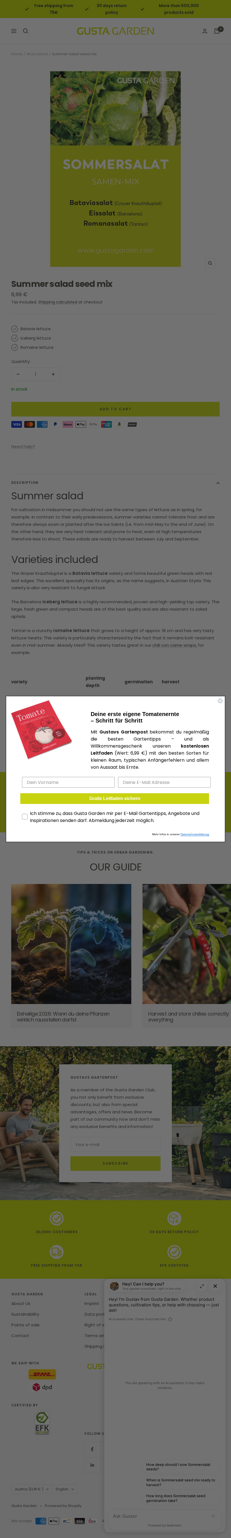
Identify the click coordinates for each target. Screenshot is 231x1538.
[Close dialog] (220, 701)
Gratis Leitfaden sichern (114, 798)
